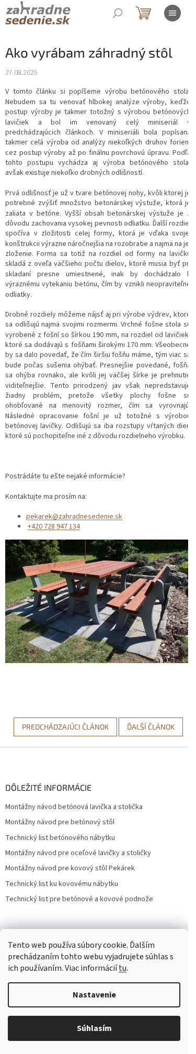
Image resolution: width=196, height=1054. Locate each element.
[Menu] (172, 13)
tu (122, 968)
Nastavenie (94, 995)
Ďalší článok (151, 726)
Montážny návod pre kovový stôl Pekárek (70, 868)
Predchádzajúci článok (65, 726)
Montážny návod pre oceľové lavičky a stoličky (78, 853)
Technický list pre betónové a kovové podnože (79, 899)
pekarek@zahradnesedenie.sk (74, 516)
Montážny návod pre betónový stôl (59, 822)
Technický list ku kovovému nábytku (61, 884)
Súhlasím (94, 1028)
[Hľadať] (117, 13)
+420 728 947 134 (54, 526)
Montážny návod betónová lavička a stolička (74, 807)
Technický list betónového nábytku (60, 838)
